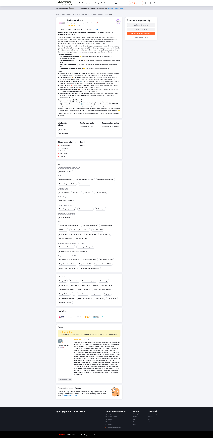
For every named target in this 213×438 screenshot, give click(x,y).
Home (57, 14)
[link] (98, 3)
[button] (146, 3)
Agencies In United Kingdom (81, 14)
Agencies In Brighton (97, 14)
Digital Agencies (66, 14)
